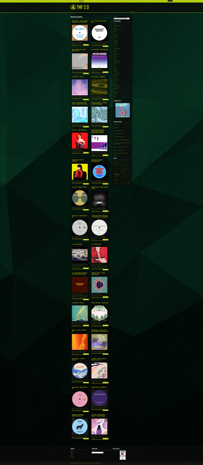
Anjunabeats (116, 162)
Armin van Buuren (117, 164)
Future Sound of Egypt (122, 170)
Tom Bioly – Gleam (77, 77)
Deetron (84, 181)
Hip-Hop (115, 63)
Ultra (124, 183)
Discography (116, 40)
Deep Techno (116, 37)
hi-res (121, 172)
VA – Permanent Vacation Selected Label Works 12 (79, 273)
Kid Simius (103, 351)
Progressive (116, 84)
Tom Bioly (84, 324)
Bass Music (115, 27)
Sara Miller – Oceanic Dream (78, 359)
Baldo (107, 181)
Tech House (83, 351)
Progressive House (117, 86)
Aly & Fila (127, 160)
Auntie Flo (75, 265)
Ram (119, 179)
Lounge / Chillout (117, 73)
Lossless (82, 43)
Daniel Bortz (99, 209)
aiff (120, 160)
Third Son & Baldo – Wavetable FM (97, 160)
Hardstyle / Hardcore (117, 61)
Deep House (78, 42)
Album (97, 208)
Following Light (116, 170)
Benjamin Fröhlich (81, 265)
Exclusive (123, 168)
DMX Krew (78, 43)
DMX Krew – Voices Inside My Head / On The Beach (80, 21)
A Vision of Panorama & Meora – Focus (98, 359)
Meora (100, 381)
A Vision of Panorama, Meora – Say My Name (98, 415)
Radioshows (116, 179)
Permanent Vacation (75, 44)
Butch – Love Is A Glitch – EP (79, 330)
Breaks (115, 31)
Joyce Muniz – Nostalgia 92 (99, 49)
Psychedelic (116, 88)
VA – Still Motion (77, 244)
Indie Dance (101, 42)
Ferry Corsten (127, 168)
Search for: (115, 16)
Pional (95, 44)
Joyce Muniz (99, 70)
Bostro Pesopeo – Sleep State (99, 303)
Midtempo (115, 75)
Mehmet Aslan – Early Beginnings (98, 273)
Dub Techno (116, 44)
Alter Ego (123, 160)
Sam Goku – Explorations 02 (79, 387)
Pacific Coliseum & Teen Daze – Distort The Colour (79, 103)
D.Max (115, 166)
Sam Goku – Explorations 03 (79, 216)
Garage (115, 58)
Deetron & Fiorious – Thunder (78, 160)
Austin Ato (102, 265)
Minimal (115, 77)
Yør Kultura (94, 98)
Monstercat (124, 176)
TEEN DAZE (77, 125)
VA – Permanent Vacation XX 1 (99, 21)
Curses (96, 43)
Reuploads (125, 179)
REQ (122, 179)
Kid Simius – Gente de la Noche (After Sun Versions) (99, 330)
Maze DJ (83, 296)
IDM (114, 67)
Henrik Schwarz (100, 266)
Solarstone (125, 181)
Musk (100, 153)
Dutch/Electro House (117, 48)
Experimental (116, 54)
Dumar (93, 266)
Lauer (99, 43)
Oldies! (115, 82)
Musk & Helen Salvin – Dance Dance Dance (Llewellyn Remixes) (98, 131)
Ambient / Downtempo (79, 264)
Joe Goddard (105, 266)
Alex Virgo (98, 265)
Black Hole (128, 164)
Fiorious (78, 151)
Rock (114, 90)
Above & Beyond (116, 160)
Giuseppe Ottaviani (116, 172)
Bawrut (106, 265)
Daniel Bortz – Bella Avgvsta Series (99, 187)
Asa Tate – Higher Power (79, 187)
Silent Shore (121, 181)
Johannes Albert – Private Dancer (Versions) (99, 103)
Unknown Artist (128, 183)
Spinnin (129, 181)
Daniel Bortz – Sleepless (98, 387)
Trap (114, 98)
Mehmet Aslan (102, 295)
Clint (85, 295)
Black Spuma (81, 295)
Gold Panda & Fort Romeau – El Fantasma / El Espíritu (99, 216)
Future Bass (116, 56)
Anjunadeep (120, 162)
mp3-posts (115, 80)
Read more (86, 44)
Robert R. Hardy (116, 181)
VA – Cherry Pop (96, 244)
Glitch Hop (115, 59)
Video (72, 455)
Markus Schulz (116, 176)
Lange (125, 172)
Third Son (96, 182)
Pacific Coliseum (74, 266)
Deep (114, 33)
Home (72, 451)
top (82, 266)
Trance (115, 96)
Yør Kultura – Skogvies (98, 77)
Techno (100, 96)
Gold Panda (94, 238)
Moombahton (116, 78)
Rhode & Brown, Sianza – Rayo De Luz (79, 49)
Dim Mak (118, 166)
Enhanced (115, 168)
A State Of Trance (123, 164)
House (97, 96)
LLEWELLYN (93, 153)
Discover (122, 166)
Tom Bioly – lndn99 (78, 303)
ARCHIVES (93, 450)
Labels (72, 453)
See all (116, 155)
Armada (124, 162)
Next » (78, 442)
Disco (96, 42)
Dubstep (115, 46)
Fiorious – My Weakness (79, 130)
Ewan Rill (119, 168)
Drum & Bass (116, 42)
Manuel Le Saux (125, 174)
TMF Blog (72, 456)
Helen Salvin (104, 152)
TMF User (72, 452)
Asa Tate (84, 207)
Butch (78, 352)
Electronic (115, 52)
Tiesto (115, 183)
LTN (121, 174)
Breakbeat (115, 29)
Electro (96, 294)
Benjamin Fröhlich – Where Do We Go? (78, 415)
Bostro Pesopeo (101, 324)
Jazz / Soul (115, 71)
